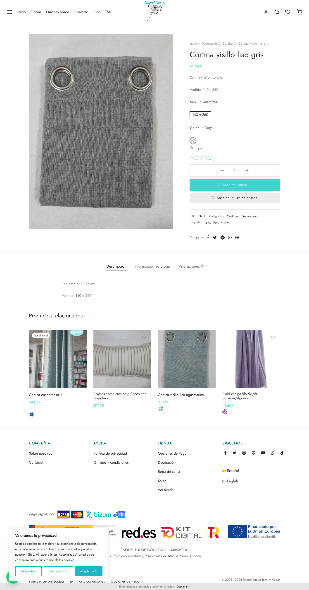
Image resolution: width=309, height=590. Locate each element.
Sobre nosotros (40, 453)
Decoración (210, 43)
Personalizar (28, 571)
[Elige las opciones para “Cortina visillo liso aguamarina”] (208, 348)
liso (215, 222)
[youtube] (263, 453)
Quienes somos (57, 11)
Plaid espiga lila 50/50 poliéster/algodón (240, 396)
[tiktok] (282, 453)
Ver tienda (166, 489)
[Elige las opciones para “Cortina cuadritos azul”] (80, 348)
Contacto (81, 11)
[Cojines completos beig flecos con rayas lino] (122, 359)
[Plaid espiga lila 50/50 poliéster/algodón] (251, 359)
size (193, 102)
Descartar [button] (182, 587)
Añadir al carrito (234, 184)
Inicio (21, 11)
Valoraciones (190, 266)
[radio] (200, 114)
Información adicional (152, 266)
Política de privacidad (110, 453)
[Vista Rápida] (80, 358)
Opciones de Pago (172, 453)
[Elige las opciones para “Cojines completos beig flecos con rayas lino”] (144, 348)
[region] (59, 554)
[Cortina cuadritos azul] (58, 359)
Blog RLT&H (102, 11)
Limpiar (198, 148)
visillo (225, 222)
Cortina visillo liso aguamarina (181, 394)
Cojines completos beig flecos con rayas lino (119, 396)
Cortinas (228, 43)
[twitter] (234, 453)
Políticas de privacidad (46, 581)
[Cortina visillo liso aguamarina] (187, 359)
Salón (162, 480)
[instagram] (243, 453)
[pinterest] (253, 453)
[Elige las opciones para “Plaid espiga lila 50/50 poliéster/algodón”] (273, 348)
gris (207, 222)
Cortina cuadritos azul (45, 394)
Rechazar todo (58, 571)
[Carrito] (299, 12)
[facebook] (225, 453)
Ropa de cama (169, 471)
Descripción (116, 266)
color (194, 127)
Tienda (36, 11)
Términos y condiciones (110, 462)
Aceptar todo (88, 571)
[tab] (116, 266)
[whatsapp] (272, 453)
